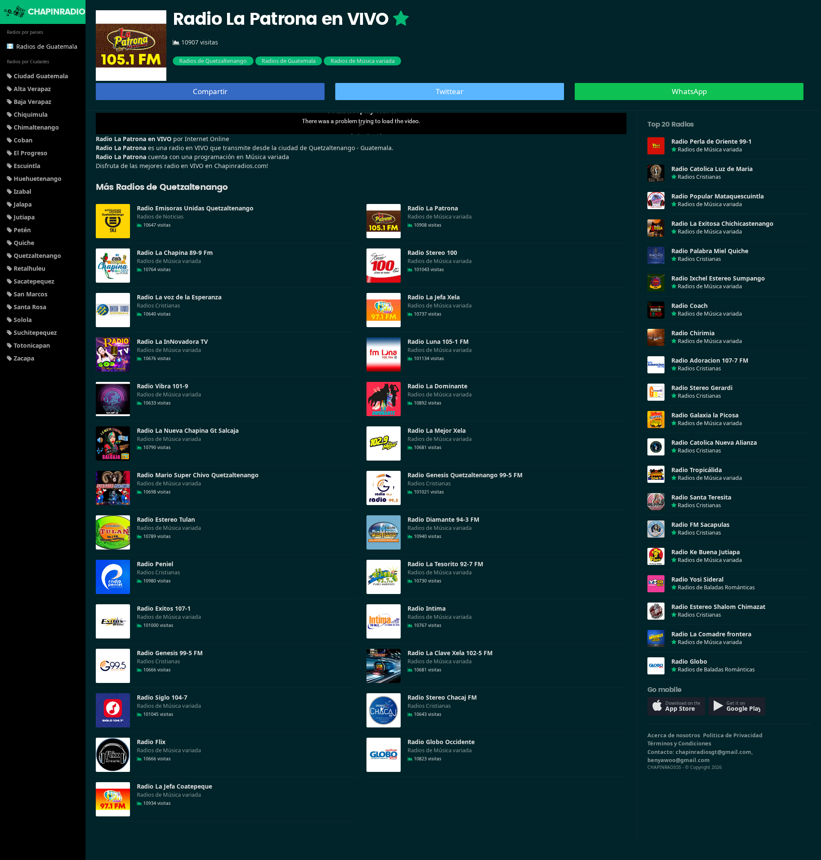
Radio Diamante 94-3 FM (443, 519)
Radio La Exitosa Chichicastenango (722, 223)
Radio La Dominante (437, 386)
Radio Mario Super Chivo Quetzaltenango (198, 475)
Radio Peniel (155, 564)
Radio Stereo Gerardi (701, 388)
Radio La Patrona (433, 208)
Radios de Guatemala (289, 61)
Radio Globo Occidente (441, 742)
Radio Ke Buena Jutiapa (705, 552)
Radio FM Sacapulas (700, 524)
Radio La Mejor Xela (437, 430)
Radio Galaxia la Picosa (704, 415)
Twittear (450, 91)
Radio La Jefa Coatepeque (174, 786)
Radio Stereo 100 (432, 252)
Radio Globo (689, 661)
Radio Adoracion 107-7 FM (709, 360)
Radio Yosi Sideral (697, 579)
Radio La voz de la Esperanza (179, 297)
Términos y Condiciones (679, 743)
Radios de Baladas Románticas (716, 587)
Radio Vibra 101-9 (162, 386)
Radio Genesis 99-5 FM (170, 653)
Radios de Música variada (363, 61)
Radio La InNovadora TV (172, 341)
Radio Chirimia (693, 333)
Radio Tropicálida (696, 470)
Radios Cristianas (158, 305)
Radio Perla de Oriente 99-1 (711, 141)
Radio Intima (427, 608)
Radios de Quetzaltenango (213, 61)
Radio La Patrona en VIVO (283, 19)
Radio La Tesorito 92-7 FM (445, 564)
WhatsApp (689, 91)
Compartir (210, 91)
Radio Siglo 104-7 (162, 697)
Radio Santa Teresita (701, 497)
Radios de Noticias (160, 216)
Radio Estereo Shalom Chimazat (718, 607)
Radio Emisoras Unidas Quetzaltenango (195, 208)
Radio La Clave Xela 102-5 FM (450, 653)
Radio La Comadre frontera (711, 634)
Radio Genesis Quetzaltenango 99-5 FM (465, 475)
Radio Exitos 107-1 (164, 608)
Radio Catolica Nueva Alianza (714, 442)
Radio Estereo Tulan (166, 519)
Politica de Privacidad (732, 735)
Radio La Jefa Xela (434, 297)
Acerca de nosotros (673, 735)
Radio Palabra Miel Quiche (709, 251)
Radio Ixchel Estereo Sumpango (718, 278)
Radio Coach (689, 305)
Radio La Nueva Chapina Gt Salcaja (188, 430)
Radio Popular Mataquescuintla (717, 196)
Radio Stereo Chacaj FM (442, 697)
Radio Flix (151, 742)
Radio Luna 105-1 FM (438, 341)
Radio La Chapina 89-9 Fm (175, 252)
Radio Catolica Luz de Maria (712, 169)
